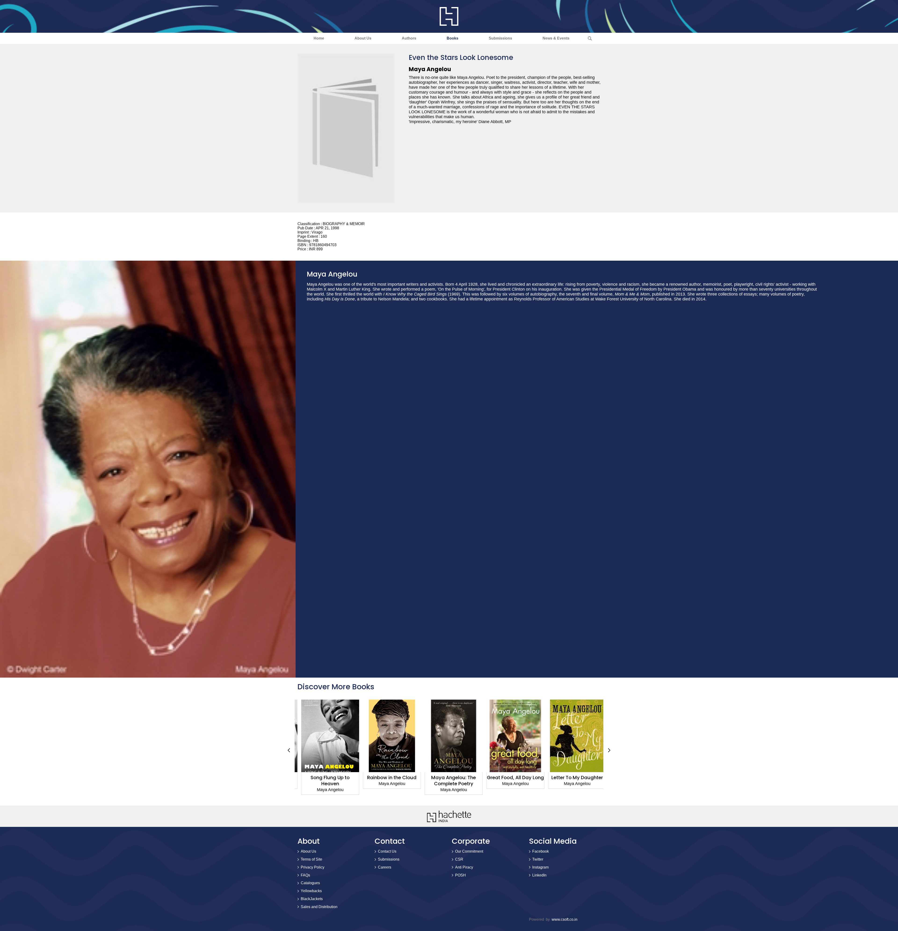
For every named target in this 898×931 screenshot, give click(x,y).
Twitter (537, 859)
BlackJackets (312, 899)
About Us (363, 38)
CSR (459, 859)
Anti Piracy (464, 867)
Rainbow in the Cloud (325, 777)
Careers (384, 867)
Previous (288, 750)
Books (452, 38)
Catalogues (310, 883)
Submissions (500, 38)
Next (609, 750)
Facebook (540, 851)
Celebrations (572, 777)
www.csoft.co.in (564, 919)
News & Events (556, 38)
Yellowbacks (311, 891)
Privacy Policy (312, 867)
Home (319, 38)
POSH (460, 875)
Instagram (540, 867)
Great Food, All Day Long (449, 777)
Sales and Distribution (319, 907)
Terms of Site (311, 859)
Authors (409, 38)
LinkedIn (539, 875)
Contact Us (387, 851)
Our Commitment (469, 851)
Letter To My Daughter (510, 777)
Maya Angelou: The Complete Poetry (387, 780)
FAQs (305, 875)
